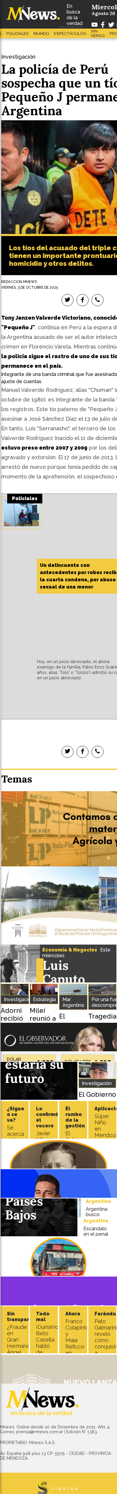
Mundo (41, 33)
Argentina (98, 1201)
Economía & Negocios (69, 950)
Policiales (17, 33)
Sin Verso (98, 33)
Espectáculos (70, 33)
